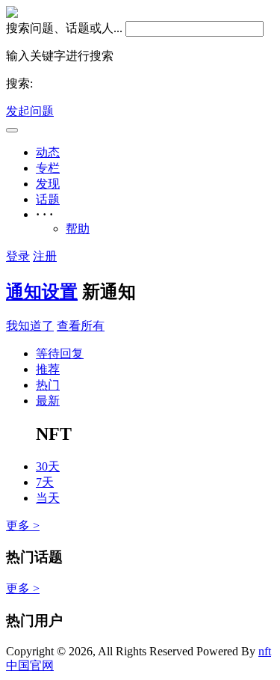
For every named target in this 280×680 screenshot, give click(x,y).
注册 (45, 256)
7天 (45, 482)
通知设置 (42, 291)
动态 (48, 152)
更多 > (23, 525)
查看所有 (81, 325)
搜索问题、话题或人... (64, 28)
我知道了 (30, 325)
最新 (48, 400)
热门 (48, 385)
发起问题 (30, 111)
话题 (48, 199)
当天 (48, 497)
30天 (48, 466)
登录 (18, 256)
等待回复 (60, 353)
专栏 (48, 168)
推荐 (48, 369)
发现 (48, 183)
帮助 (78, 228)
